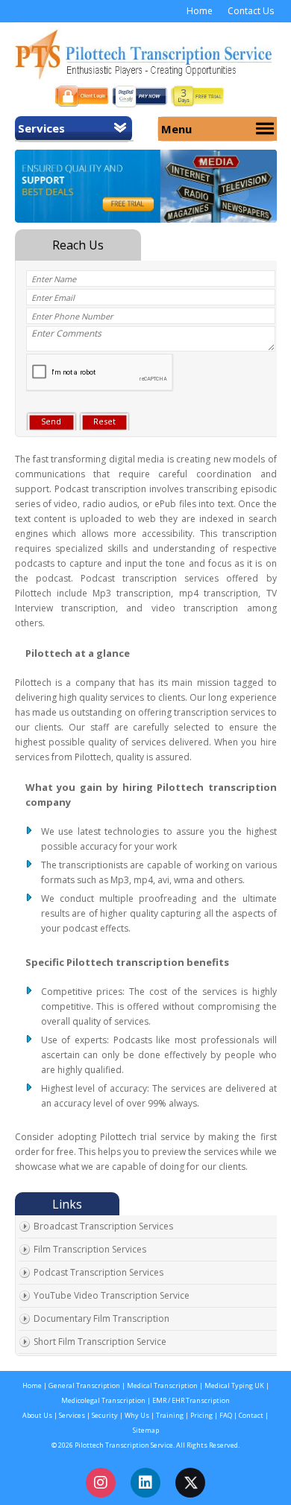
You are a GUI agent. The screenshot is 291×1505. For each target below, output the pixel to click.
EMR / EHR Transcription (191, 1400)
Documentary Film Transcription (101, 1318)
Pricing (201, 1415)
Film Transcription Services (90, 1249)
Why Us (138, 1415)
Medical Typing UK (234, 1385)
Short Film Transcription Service (100, 1341)
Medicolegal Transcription (103, 1400)
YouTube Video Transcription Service (112, 1295)
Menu (176, 128)
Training (169, 1415)
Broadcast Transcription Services (103, 1226)
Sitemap (146, 1430)
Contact (251, 1415)
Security (105, 1415)
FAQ (226, 1415)
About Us (37, 1415)
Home (200, 10)
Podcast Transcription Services (98, 1272)
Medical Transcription (161, 1385)
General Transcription (84, 1385)
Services (41, 128)
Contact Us (251, 10)
